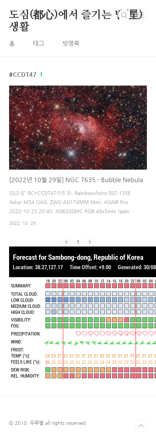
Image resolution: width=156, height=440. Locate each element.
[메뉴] (141, 14)
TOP (141, 426)
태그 (38, 43)
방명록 (71, 43)
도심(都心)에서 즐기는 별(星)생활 (76, 15)
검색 (124, 15)
